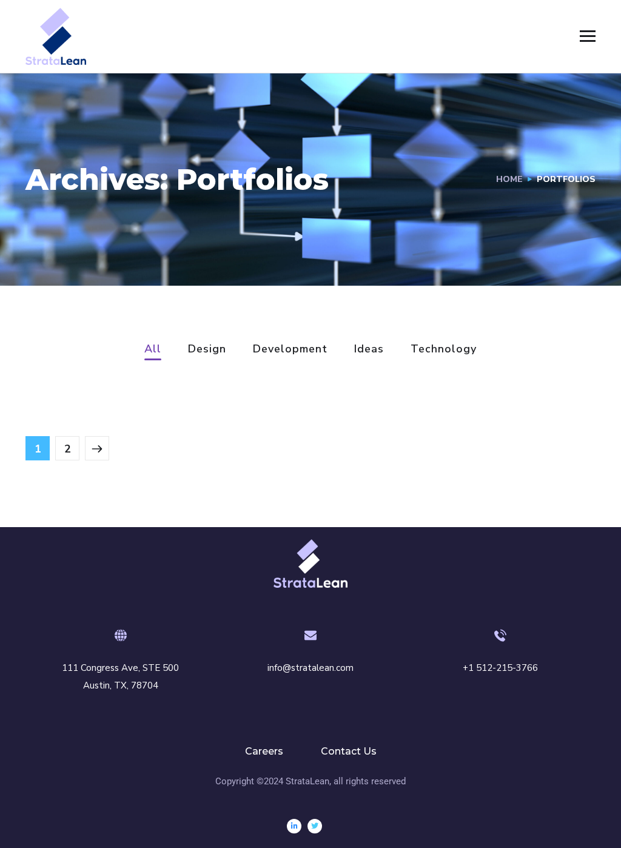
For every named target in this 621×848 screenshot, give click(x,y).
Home (509, 179)
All (152, 349)
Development (290, 349)
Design (207, 349)
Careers (264, 751)
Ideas (369, 349)
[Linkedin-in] (294, 826)
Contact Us (349, 751)
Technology (444, 349)
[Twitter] (314, 826)
